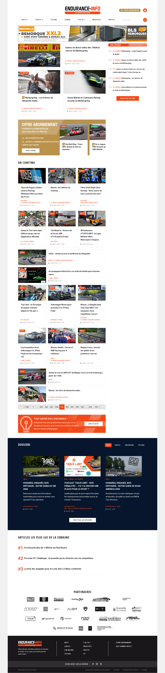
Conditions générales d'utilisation (97, 670)
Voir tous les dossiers (82, 520)
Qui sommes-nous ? (124, 646)
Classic (38, 20)
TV (84, 654)
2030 (67, 407)
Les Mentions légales (130, 670)
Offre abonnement (131, 10)
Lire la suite (93, 424)
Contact (116, 670)
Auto (24, 20)
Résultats (97, 20)
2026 (46, 407)
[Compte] (145, 10)
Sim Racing (129, 445)
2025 (41, 407)
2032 (77, 407)
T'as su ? (81, 20)
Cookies (144, 670)
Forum (67, 20)
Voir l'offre (31, 150)
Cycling (54, 20)
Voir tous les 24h (127, 98)
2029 (62, 407)
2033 (82, 407)
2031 (72, 407)
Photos (112, 20)
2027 (51, 407)
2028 (56, 407)
